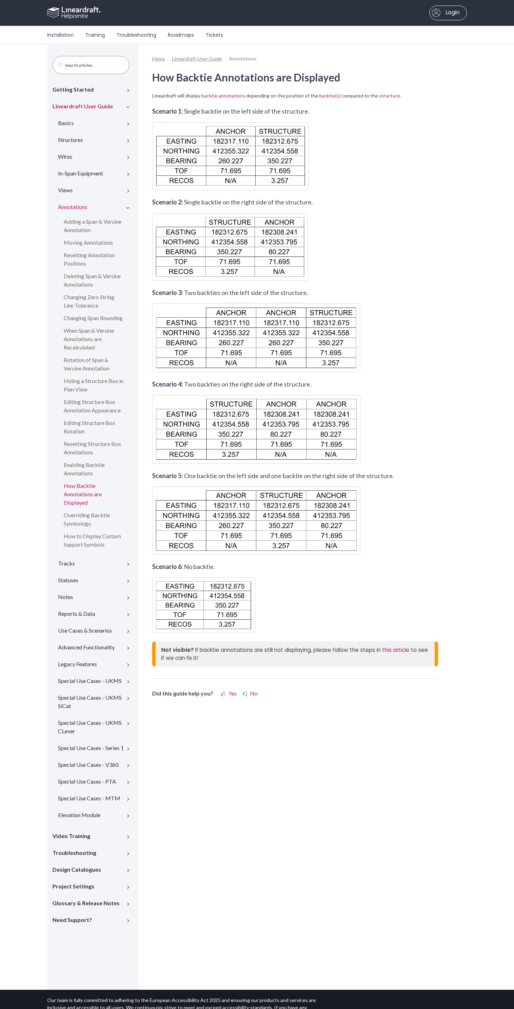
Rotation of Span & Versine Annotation (86, 364)
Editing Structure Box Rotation (89, 426)
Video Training (71, 836)
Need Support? (72, 919)
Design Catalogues (76, 869)
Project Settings (73, 886)
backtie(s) (330, 96)
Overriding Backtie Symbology (87, 519)
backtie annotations (223, 96)
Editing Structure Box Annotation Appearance (92, 405)
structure (389, 96)
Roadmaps (181, 34)
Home (158, 59)
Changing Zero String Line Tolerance (89, 301)
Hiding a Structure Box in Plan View (93, 384)
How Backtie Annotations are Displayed (83, 494)
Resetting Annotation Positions (89, 259)
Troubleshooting (136, 34)
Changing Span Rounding (93, 318)
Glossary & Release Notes (86, 903)
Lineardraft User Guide (82, 106)
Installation (60, 34)
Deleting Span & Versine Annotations (92, 280)
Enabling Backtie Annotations (84, 468)
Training (95, 34)
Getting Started (73, 89)
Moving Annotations (88, 242)
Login (451, 12)
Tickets (214, 34)
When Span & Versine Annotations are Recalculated (89, 339)
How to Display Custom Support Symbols (92, 540)
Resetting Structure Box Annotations (92, 447)
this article (395, 650)
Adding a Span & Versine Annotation (92, 225)
